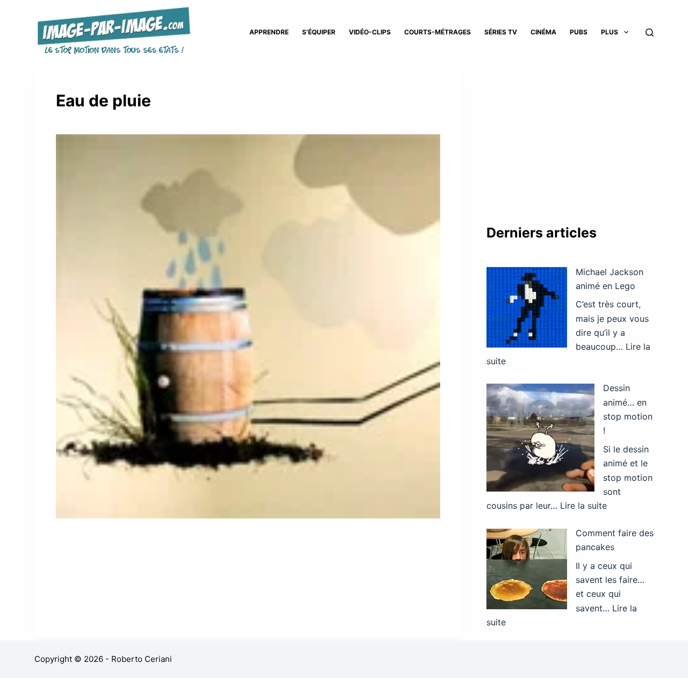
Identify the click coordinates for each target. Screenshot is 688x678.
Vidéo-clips (370, 32)
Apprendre (269, 32)
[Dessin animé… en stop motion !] (540, 438)
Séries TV (500, 32)
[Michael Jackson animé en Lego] (526, 307)
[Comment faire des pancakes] (526, 569)
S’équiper (318, 32)
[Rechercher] (650, 32)
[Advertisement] (570, 134)
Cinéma (543, 32)
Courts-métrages (437, 32)
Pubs (578, 32)
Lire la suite (583, 505)
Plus (609, 32)
